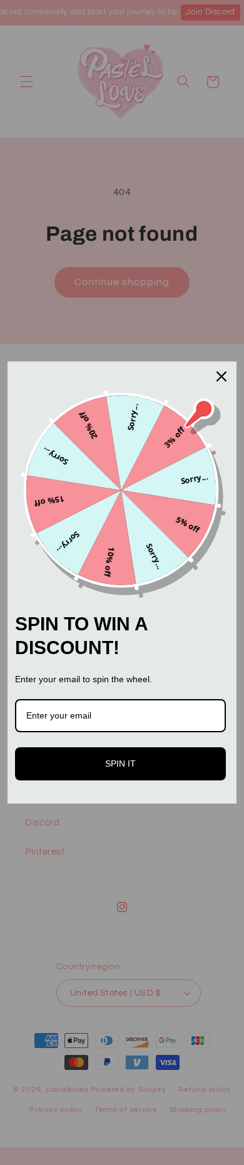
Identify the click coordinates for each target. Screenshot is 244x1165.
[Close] (221, 376)
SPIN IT (120, 764)
